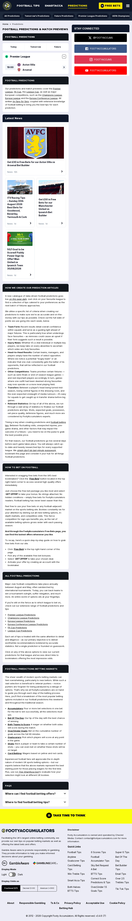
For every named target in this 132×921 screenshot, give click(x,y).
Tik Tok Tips (122, 889)
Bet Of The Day (16, 718)
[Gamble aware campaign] (19, 863)
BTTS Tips (96, 873)
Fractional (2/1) (11, 888)
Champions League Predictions (23, 618)
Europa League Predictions (21, 621)
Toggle (12, 874)
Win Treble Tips (76, 873)
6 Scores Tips (98, 852)
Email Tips (120, 873)
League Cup (32, 92)
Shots (11, 743)
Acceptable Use (95, 903)
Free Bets (34, 478)
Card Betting (14, 753)
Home (5, 24)
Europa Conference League (43, 98)
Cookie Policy (117, 903)
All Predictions (12, 16)
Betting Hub (66, 908)
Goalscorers (14, 737)
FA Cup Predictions (17, 627)
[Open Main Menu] (127, 5)
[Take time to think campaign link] (66, 817)
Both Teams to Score (19, 724)
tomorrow (35, 47)
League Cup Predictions (20, 630)
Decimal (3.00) (29, 888)
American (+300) (47, 888)
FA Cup (17, 92)
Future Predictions (63, 16)
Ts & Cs (55, 903)
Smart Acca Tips (76, 880)
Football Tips (28, 5)
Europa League (12, 98)
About (10, 903)
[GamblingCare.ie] (45, 863)
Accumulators (15, 708)
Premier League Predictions (92, 16)
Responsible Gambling (32, 903)
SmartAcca (54, 5)
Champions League (52, 95)
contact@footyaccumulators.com (100, 838)
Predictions (77, 5)
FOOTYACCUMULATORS (103, 48)
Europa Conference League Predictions (28, 624)
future (57, 47)
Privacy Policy (72, 903)
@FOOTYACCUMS (103, 37)
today (13, 47)
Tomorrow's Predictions (37, 16)
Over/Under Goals (17, 731)
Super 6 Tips (122, 852)
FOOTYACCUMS (103, 59)
